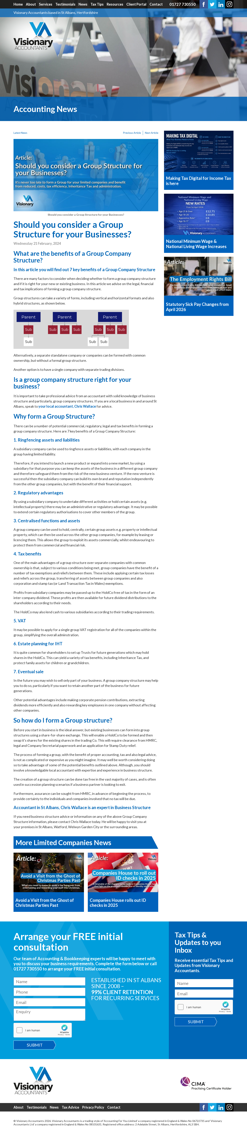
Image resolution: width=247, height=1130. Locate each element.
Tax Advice (70, 1107)
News (83, 4)
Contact (156, 4)
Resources (115, 4)
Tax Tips (97, 4)
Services (45, 4)
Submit (35, 1045)
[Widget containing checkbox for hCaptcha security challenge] (43, 1030)
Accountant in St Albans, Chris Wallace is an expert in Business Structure (82, 807)
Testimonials (65, 4)
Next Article (151, 132)
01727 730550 (182, 4)
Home (18, 4)
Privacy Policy (93, 1107)
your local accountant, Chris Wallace (67, 406)
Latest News (20, 132)
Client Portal (136, 4)
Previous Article (132, 132)
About (31, 4)
